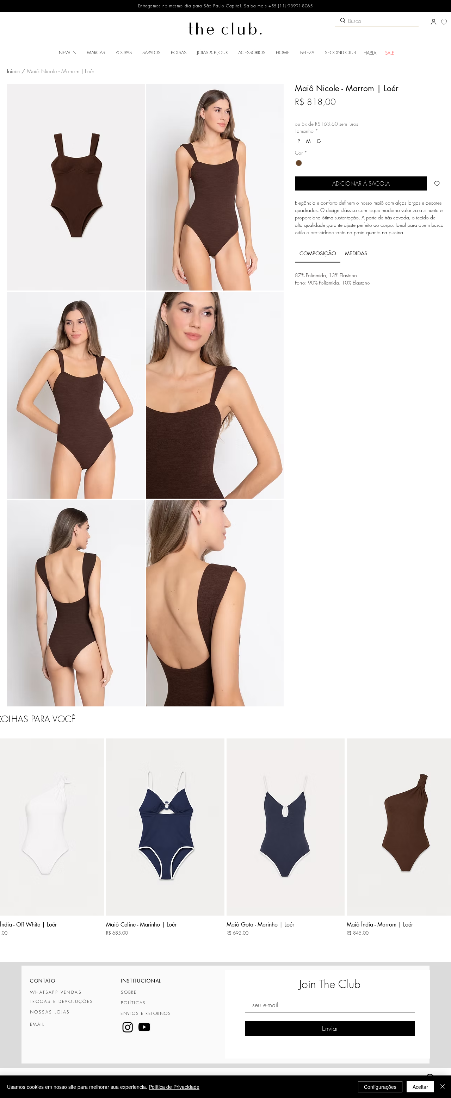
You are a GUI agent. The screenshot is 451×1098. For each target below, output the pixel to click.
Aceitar (420, 1086)
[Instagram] (128, 1027)
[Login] (433, 22)
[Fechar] (442, 1086)
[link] (317, 253)
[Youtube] (144, 1027)
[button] (96, 52)
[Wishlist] (444, 22)
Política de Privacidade (174, 1086)
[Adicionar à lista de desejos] (437, 183)
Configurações (380, 1086)
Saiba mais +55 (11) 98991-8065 (277, 6)
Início (13, 71)
